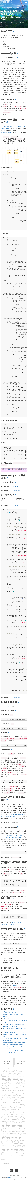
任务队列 (4, 1102)
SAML (17, 1114)
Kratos (3, 1092)
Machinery (4, 1112)
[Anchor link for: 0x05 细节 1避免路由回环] (7, 799)
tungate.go (6, 1018)
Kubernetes (21, 1073)
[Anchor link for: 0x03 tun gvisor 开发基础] (7, 478)
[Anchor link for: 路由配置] (8, 733)
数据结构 (7, 1119)
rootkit (21, 1152)
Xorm (3, 1100)
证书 (3, 1095)
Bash (7, 1133)
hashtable (14, 1119)
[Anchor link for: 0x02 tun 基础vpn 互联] (7, 122)
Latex (3, 1071)
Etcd (16, 1073)
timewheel (4, 1131)
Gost (24, 1145)
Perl (13, 1080)
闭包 (9, 1136)
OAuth (12, 1114)
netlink (12, 1152)
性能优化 (4, 1076)
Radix (8, 1121)
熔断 (13, 1092)
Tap (12, 1138)
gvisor (18, 7)
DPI (11, 1143)
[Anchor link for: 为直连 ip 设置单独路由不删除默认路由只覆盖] (13, 898)
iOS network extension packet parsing (13, 1032)
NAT (17, 1140)
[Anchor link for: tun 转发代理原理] (15, 100)
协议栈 (21, 1140)
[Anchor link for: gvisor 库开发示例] (15, 495)
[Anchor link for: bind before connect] (17, 827)
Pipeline (21, 1092)
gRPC (7, 1071)
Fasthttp (13, 1100)
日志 (15, 1090)
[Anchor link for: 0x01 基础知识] (17, 53)
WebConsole (21, 1076)
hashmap (8, 1126)
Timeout (18, 1097)
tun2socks (6, 706)
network (18, 1136)
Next (20, 1061)
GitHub (9, 1177)
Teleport (10, 1112)
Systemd (16, 1150)
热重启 (18, 1121)
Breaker (3, 1097)
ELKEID (3, 1150)
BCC (17, 1152)
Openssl (3, 1116)
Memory (20, 1155)
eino (15, 1155)
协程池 (22, 1124)
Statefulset (13, 1109)
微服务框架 (10, 1090)
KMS (22, 1116)
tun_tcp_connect (15, 490)
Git (13, 1140)
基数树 (3, 1121)
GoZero (19, 1145)
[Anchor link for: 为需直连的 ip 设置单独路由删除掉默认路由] (10, 863)
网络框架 (22, 1104)
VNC (18, 1124)
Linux (18, 1148)
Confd (3, 1114)
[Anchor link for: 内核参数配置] (11, 750)
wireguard (4, 1140)
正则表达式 (4, 1083)
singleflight (4, 1136)
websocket (12, 1133)
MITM (3, 1138)
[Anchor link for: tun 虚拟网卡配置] (15, 711)
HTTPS (8, 1138)
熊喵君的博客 (5, 2)
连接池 (7, 1088)
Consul (11, 1073)
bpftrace (4, 1155)
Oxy (21, 1112)
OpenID (22, 1114)
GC (21, 1133)
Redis (10, 1083)
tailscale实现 (6, 1049)
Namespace (4, 1145)
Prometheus (8, 1095)
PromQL (20, 1095)
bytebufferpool (20, 1100)
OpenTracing (13, 1088)
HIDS (22, 1148)
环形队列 (4, 1128)
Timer (13, 1097)
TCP (11, 1155)
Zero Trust (16, 1112)
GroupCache (11, 1131)
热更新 (8, 1114)
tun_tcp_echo (14, 486)
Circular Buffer (17, 1128)
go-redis (23, 1083)
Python (9, 1076)
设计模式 (4, 1107)
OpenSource (15, 1078)
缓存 (3, 1088)
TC (11, 1150)
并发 (16, 1092)
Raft (23, 1080)
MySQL (7, 1100)
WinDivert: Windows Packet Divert (12, 1053)
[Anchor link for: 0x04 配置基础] (18, 702)
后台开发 (4, 1078)
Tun (13, 7)
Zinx (17, 1104)
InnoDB (24, 1128)
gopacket (16, 1143)
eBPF (14, 1145)
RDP (14, 1124)
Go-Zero (9, 1124)
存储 (25, 1112)
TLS (25, 1133)
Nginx (21, 1078)
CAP (3, 1133)
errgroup (4, 1104)
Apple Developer (5, 1163)
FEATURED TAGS (5, 1068)
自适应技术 (20, 1126)
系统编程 (23, 1121)
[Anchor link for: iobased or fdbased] (17, 58)
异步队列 (13, 1102)
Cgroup (21, 1143)
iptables (24, 1136)
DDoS (21, 1150)
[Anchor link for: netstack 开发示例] (15, 482)
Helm (14, 1136)
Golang (3, 7)
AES (8, 1116)
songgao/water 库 (6, 132)
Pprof (23, 1102)
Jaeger (17, 1131)
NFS (18, 1109)
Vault (3, 1080)
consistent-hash (11, 1104)
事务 (18, 1133)
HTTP (9, 1107)
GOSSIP (22, 1131)
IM (18, 1116)
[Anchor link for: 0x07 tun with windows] (12, 970)
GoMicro (4, 1090)
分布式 (14, 1083)
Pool (23, 1090)
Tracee (7, 1148)
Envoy (3, 1143)
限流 (19, 1083)
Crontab (13, 1121)
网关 (8, 1109)
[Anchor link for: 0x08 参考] (13, 1009)
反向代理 (8, 1085)
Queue (19, 1107)
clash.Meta (15, 985)
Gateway (14, 1107)
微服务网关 (13, 1116)
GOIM (18, 1102)
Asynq (23, 1119)
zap (19, 1090)
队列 (8, 1102)
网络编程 (9, 7)
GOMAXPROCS (21, 1088)
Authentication (5, 1073)
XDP (8, 1150)
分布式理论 (18, 1080)
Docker (3, 1109)
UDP (3, 1126)
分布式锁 (14, 1076)
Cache (21, 1085)
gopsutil (13, 1148)
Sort (18, 1119)
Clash (3, 1148)
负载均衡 (12, 1071)
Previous (7, 1062)
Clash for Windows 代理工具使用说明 (13, 1051)
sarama (3, 1124)
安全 (3, 1119)
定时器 (8, 1097)
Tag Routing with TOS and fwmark (12, 1046)
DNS (10, 1145)
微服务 (3, 1085)
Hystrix (8, 1092)
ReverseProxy (15, 1085)
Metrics (14, 1095)
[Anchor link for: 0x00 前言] (13, 31)
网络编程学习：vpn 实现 (9, 1012)
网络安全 (8, 1080)
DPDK (3, 1152)
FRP (7, 1143)
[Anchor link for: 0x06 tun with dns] (24, 928)
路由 (20, 1138)
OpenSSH (19, 1071)
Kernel (8, 1152)
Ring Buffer (10, 1128)
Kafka (23, 1097)
